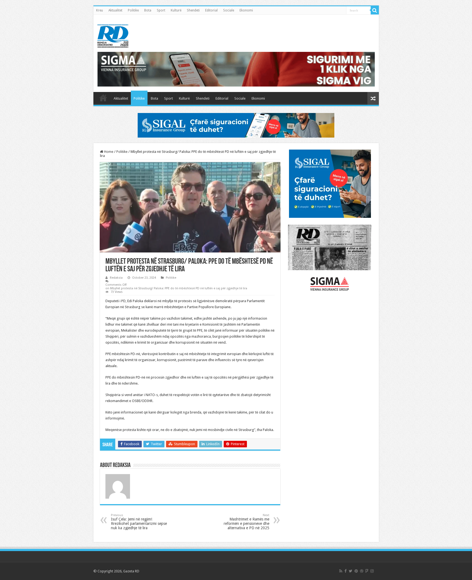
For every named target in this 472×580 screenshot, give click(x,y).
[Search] (375, 10)
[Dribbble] (361, 571)
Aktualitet (115, 10)
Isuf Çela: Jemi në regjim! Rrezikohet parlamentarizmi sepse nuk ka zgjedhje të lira (139, 521)
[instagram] (372, 571)
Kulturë (176, 10)
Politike (133, 10)
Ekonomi (246, 10)
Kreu (99, 10)
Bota (147, 10)
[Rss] (341, 571)
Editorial (211, 10)
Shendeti (193, 10)
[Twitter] (350, 571)
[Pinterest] (356, 571)
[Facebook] (345, 571)
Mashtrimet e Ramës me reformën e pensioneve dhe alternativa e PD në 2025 (246, 521)
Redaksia (116, 277)
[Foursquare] (367, 571)
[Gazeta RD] (113, 34)
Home (108, 152)
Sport (161, 10)
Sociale (228, 10)
